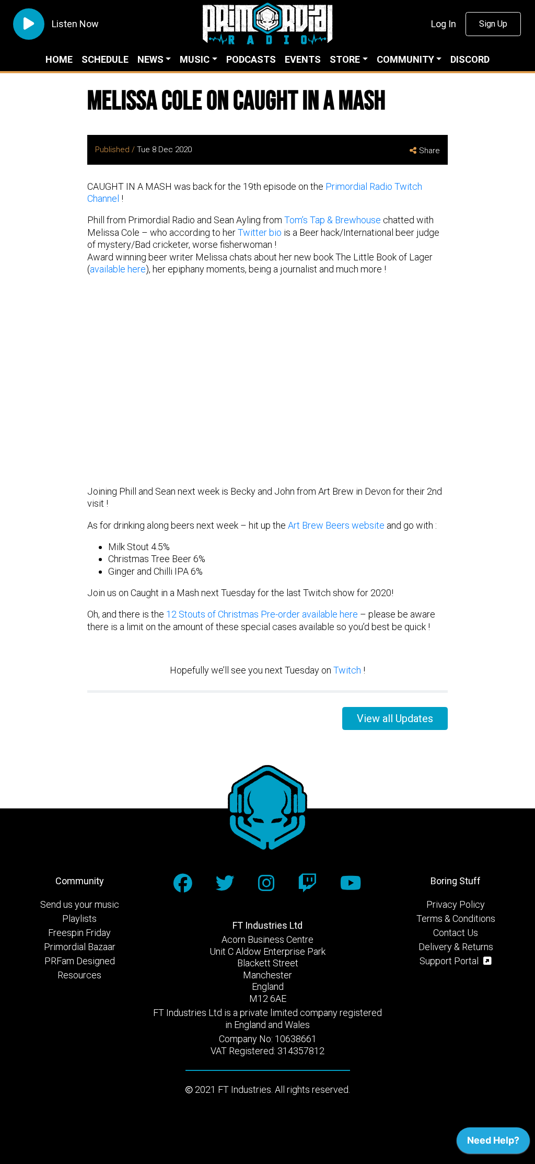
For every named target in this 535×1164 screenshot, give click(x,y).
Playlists (79, 918)
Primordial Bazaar (79, 946)
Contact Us (455, 932)
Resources (79, 974)
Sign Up (493, 24)
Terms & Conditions (455, 918)
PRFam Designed (79, 960)
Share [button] (429, 150)
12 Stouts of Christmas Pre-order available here (263, 614)
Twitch (347, 670)
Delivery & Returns (455, 946)
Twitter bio (260, 232)
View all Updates (395, 718)
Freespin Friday (79, 932)
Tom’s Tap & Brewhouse (332, 219)
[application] (493, 1143)
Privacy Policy (455, 904)
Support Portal (450, 960)
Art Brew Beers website (336, 525)
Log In (443, 23)
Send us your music (79, 904)
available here (118, 269)
